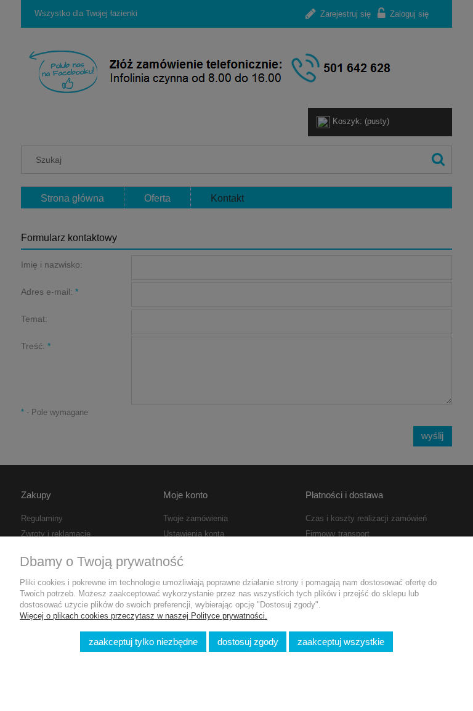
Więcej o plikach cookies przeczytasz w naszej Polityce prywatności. (143, 615)
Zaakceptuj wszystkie (340, 641)
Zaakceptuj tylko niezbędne (143, 641)
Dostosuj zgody (247, 641)
